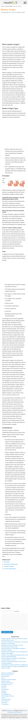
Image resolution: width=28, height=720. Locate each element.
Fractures (3, 687)
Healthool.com (9, 710)
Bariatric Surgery (8, 9)
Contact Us (19, 712)
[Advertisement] (14, 28)
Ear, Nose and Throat (6, 684)
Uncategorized (5, 704)
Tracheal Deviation (9, 566)
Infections (3, 691)
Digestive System (5, 681)
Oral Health (4, 692)
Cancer (3, 678)
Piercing (3, 697)
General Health (8, 6)
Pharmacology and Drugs (7, 696)
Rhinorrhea (7, 562)
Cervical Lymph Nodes (10, 568)
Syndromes (4, 702)
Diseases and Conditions (7, 682)
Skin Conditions (5, 701)
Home (2, 6)
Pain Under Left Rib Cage (11, 564)
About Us (13, 712)
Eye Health (4, 686)
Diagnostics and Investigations (8, 679)
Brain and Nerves (5, 676)
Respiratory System (6, 699)
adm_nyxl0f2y (12, 12)
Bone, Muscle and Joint (7, 674)
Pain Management (5, 694)
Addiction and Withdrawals (7, 673)
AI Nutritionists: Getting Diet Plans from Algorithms (14, 665)
